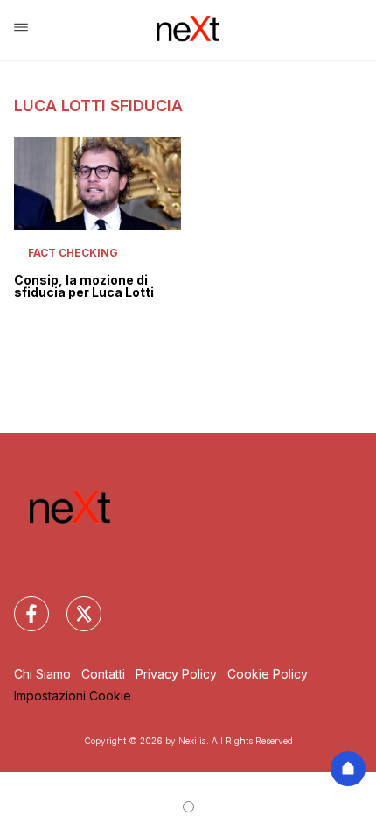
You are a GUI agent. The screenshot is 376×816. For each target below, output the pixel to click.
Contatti (103, 673)
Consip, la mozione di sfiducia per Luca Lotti (84, 286)
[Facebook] (21, 603)
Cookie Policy (267, 673)
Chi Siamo (42, 673)
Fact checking (73, 252)
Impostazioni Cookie (72, 695)
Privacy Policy (176, 673)
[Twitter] (73, 603)
